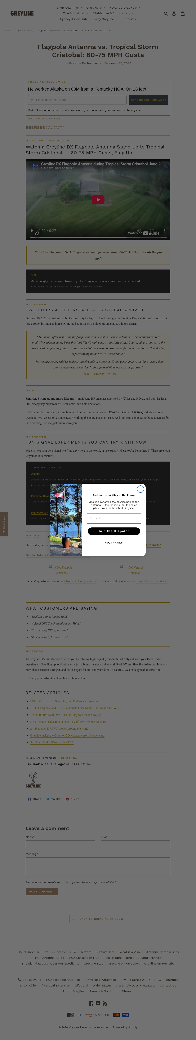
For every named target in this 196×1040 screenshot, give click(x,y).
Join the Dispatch (114, 531)
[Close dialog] (140, 489)
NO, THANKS (114, 542)
